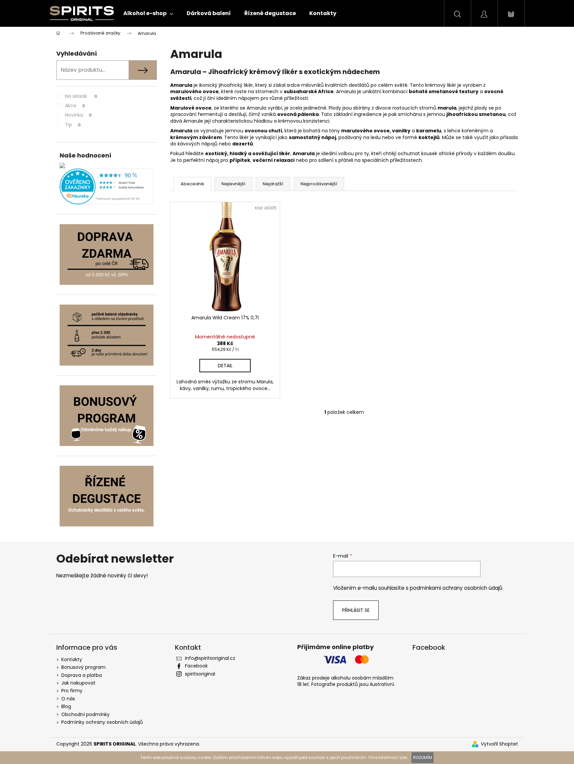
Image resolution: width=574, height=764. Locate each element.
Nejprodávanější (319, 184)
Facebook (196, 665)
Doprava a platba (81, 675)
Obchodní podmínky (85, 714)
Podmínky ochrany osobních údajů (102, 722)
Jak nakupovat (78, 683)
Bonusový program (83, 667)
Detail (225, 365)
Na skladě (81, 96)
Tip (73, 124)
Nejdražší (273, 184)
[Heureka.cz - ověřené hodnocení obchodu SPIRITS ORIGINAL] (106, 186)
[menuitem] (148, 13)
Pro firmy (71, 690)
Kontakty (71, 659)
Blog (66, 706)
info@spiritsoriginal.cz (210, 658)
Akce (75, 105)
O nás (68, 698)
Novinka (78, 115)
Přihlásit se (356, 610)
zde (403, 757)
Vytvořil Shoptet (499, 744)
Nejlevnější (233, 184)
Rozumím (422, 757)
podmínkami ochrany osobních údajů (456, 587)
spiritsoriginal (200, 674)
